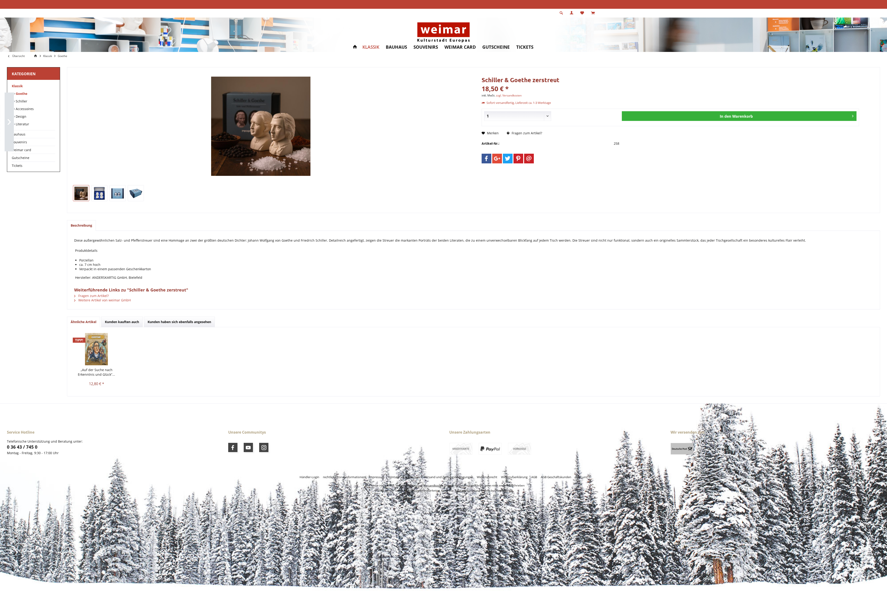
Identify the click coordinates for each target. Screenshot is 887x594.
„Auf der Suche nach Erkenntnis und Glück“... (96, 372)
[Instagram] (263, 447)
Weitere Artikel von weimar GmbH (104, 300)
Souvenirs (19, 142)
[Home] (355, 47)
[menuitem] (592, 13)
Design (20, 116)
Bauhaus (18, 134)
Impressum (377, 477)
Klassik (17, 86)
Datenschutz (411, 477)
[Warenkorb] (593, 13)
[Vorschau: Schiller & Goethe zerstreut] (81, 193)
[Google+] (497, 158)
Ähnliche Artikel (83, 322)
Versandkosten (433, 485)
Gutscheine (20, 158)
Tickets (17, 165)
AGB (534, 477)
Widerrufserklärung (514, 477)
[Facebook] (486, 158)
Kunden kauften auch (122, 322)
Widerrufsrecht (487, 477)
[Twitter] (508, 158)
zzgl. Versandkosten (509, 95)
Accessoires (24, 109)
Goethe (21, 93)
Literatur (22, 124)
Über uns (581, 477)
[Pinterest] (518, 158)
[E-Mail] (529, 158)
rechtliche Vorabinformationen (344, 477)
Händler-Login (309, 477)
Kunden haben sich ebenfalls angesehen (179, 322)
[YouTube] (248, 447)
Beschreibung (81, 225)
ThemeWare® (504, 490)
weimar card (21, 150)
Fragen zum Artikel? (526, 133)
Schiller (21, 101)
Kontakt (393, 477)
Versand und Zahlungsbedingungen (448, 477)
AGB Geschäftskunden (556, 477)
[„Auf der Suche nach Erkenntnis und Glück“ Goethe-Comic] (96, 349)
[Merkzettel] (582, 13)
